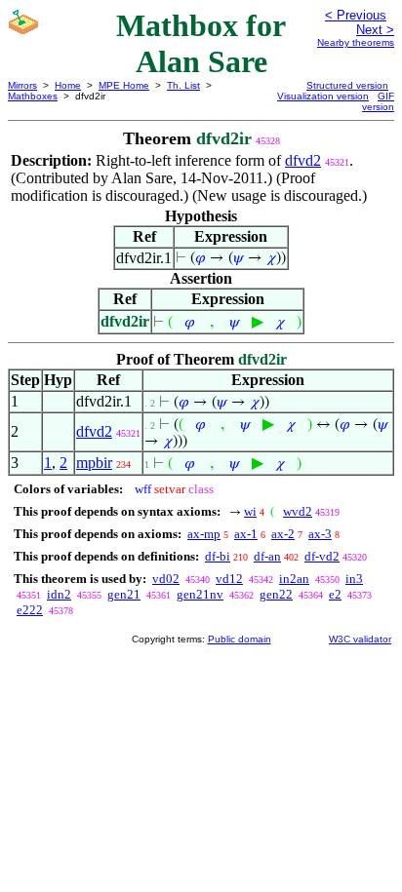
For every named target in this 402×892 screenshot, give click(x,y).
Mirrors (22, 85)
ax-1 (246, 533)
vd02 (166, 578)
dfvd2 (303, 160)
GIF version (378, 101)
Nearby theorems (355, 42)
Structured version (347, 85)
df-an (267, 556)
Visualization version (323, 96)
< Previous (355, 15)
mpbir (94, 462)
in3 (354, 578)
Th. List (183, 85)
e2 (335, 594)
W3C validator (360, 639)
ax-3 (320, 533)
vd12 (229, 578)
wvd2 (297, 511)
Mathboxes (33, 96)
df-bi (217, 556)
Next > (375, 29)
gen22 (276, 594)
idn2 (59, 594)
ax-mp (204, 533)
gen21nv (200, 594)
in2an (294, 578)
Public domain (239, 639)
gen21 (124, 594)
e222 (30, 609)
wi (250, 511)
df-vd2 (322, 556)
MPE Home (124, 85)
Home (68, 85)
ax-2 (283, 533)
